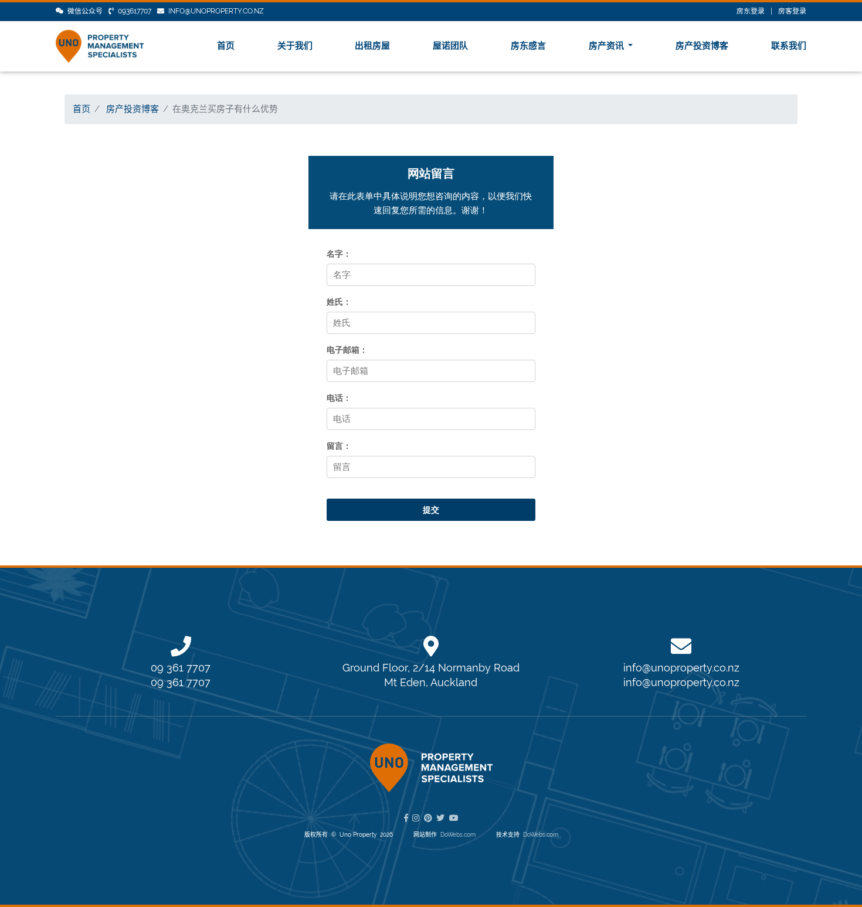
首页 (226, 45)
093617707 (134, 11)
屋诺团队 (450, 45)
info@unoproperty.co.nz (216, 11)
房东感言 (528, 45)
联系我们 (788, 45)
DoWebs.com (458, 834)
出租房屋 (372, 45)
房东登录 (751, 11)
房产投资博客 (702, 45)
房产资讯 (607, 45)
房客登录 (792, 11)
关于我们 (295, 45)
